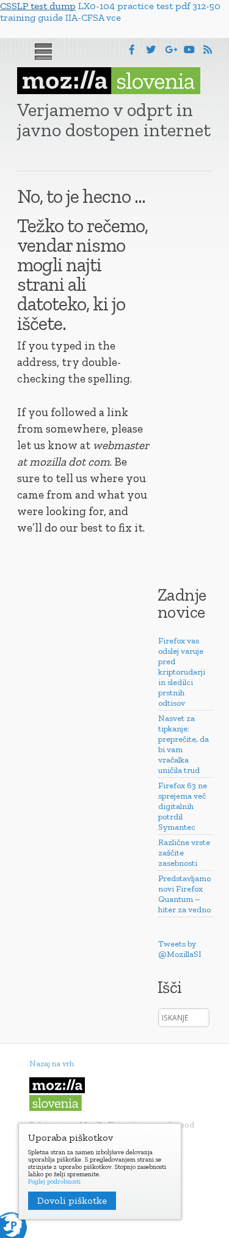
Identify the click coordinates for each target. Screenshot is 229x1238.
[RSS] (207, 50)
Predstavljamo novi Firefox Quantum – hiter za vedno (184, 894)
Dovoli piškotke (72, 1200)
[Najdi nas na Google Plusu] (171, 50)
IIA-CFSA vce (93, 17)
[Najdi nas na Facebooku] (131, 50)
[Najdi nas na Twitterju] (151, 50)
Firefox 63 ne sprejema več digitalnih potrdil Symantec (182, 806)
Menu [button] (43, 52)
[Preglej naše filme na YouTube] (189, 50)
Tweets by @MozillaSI (180, 949)
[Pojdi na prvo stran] (108, 80)
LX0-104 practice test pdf (134, 6)
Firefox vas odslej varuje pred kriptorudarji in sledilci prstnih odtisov (181, 671)
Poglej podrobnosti (54, 1181)
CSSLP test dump (38, 6)
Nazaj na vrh (51, 1063)
